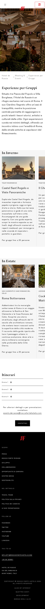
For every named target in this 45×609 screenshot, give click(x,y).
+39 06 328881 (7, 559)
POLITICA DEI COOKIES (11, 504)
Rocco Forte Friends (11, 458)
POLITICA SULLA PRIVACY (12, 499)
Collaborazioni (9, 467)
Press (4, 454)
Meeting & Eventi (20, 77)
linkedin (5, 540)
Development (22, 595)
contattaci (22, 423)
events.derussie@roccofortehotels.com (22, 413)
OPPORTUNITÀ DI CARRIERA (12, 471)
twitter (5, 527)
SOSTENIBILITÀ (8, 480)
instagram (6, 531)
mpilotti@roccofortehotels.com (17, 555)
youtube (5, 536)
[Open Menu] (5, 5)
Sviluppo (6, 463)
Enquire (39, 5)
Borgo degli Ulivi (22, 599)
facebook (6, 523)
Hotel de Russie (6, 77)
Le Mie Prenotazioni (11, 508)
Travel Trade (7, 495)
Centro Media (8, 476)
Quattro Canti (22, 592)
